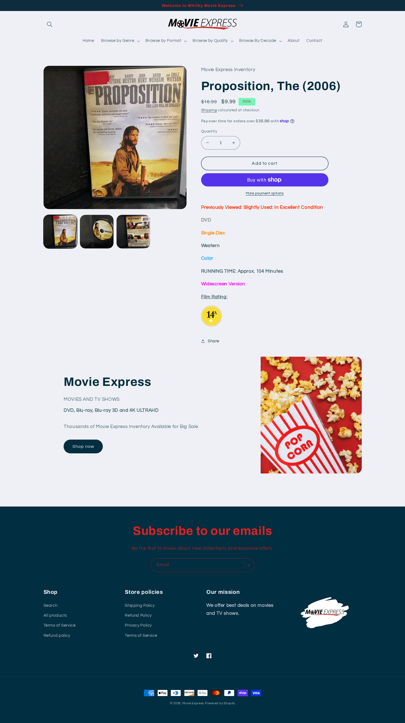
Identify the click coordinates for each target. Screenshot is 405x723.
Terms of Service (60, 625)
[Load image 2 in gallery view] (97, 231)
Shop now (83, 446)
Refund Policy (138, 615)
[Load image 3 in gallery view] (133, 231)
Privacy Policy (138, 625)
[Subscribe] (248, 565)
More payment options (265, 193)
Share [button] (213, 341)
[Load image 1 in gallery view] (60, 231)
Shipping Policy (140, 605)
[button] (50, 24)
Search (51, 605)
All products (55, 615)
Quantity (209, 131)
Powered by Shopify (220, 703)
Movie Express (193, 703)
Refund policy (57, 635)
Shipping (209, 110)
